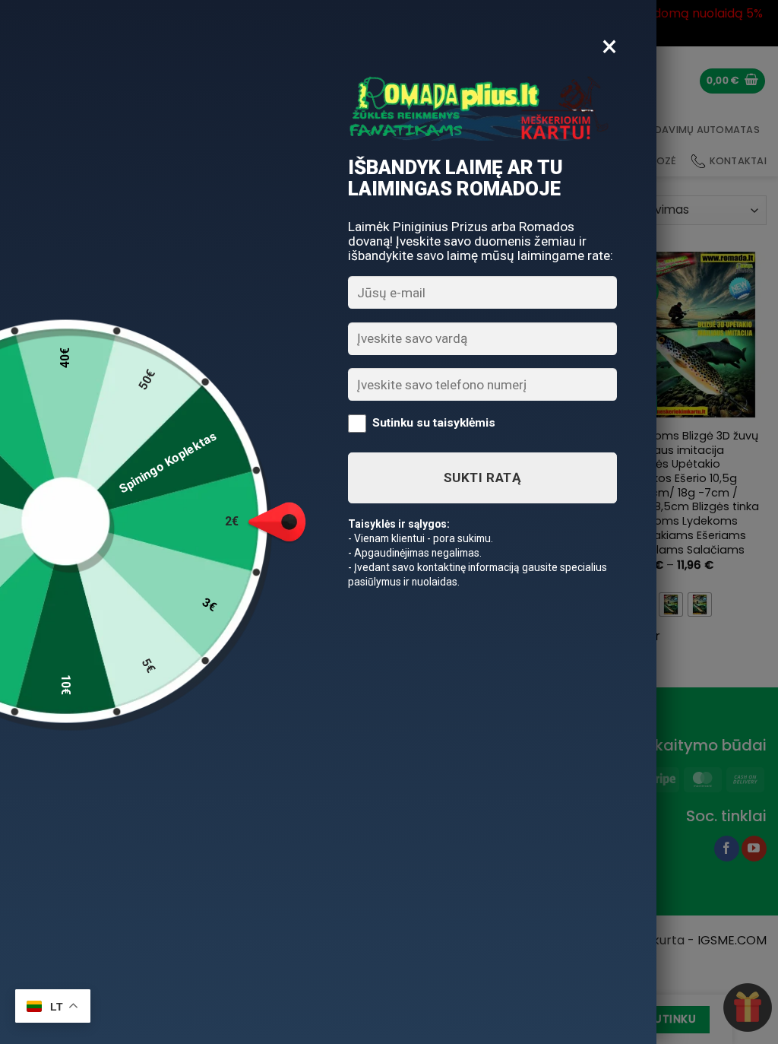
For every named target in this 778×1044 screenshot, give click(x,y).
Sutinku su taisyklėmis (433, 423)
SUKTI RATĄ (482, 477)
